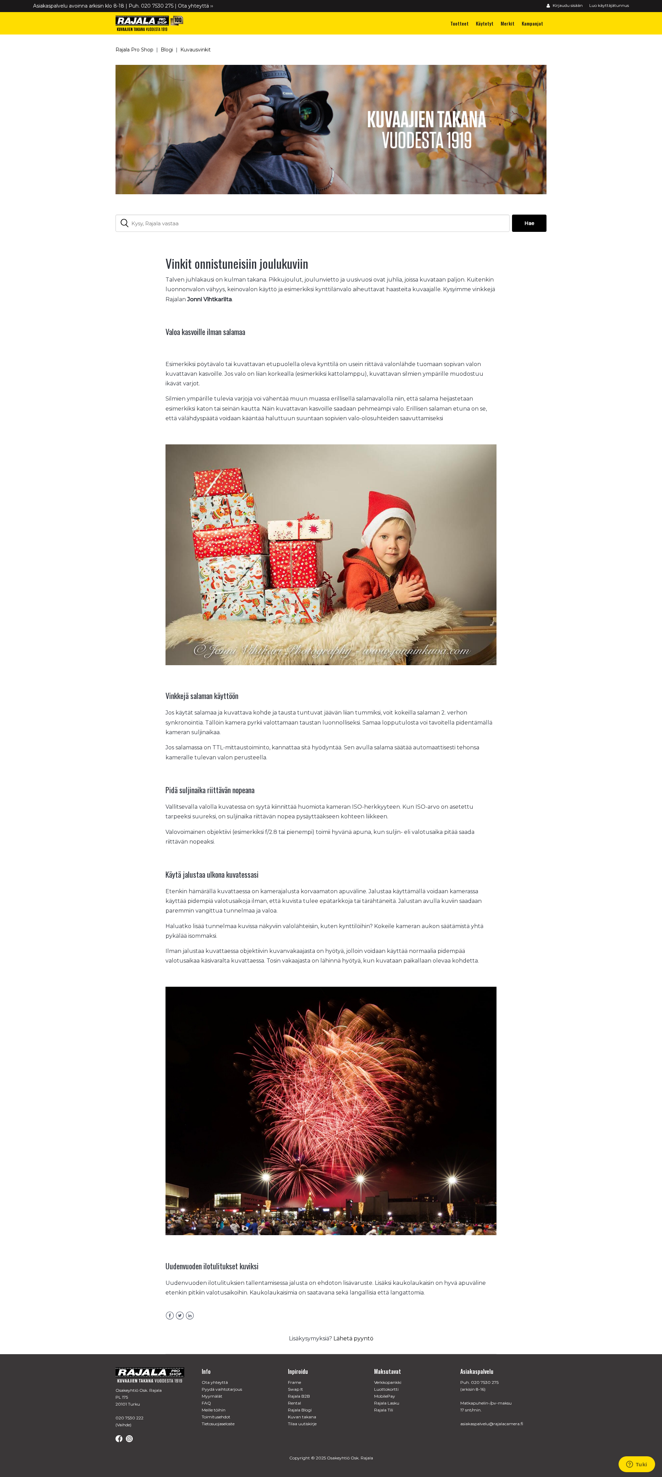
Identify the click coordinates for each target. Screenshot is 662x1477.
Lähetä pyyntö (353, 1338)
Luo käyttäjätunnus (609, 5)
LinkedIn (189, 1315)
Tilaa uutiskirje (302, 1423)
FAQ (206, 1403)
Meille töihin (213, 1409)
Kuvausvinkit (195, 50)
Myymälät (212, 1396)
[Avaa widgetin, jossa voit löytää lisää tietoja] (636, 1465)
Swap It (295, 1389)
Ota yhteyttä (215, 1382)
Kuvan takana (302, 1416)
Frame (294, 1382)
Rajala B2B (299, 1396)
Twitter (179, 1315)
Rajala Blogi (300, 1409)
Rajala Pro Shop (134, 50)
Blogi (167, 50)
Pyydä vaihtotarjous (222, 1389)
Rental (294, 1403)
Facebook (170, 1315)
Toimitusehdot (216, 1416)
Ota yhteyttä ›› (195, 6)
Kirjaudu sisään (567, 5)
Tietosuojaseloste (218, 1423)
